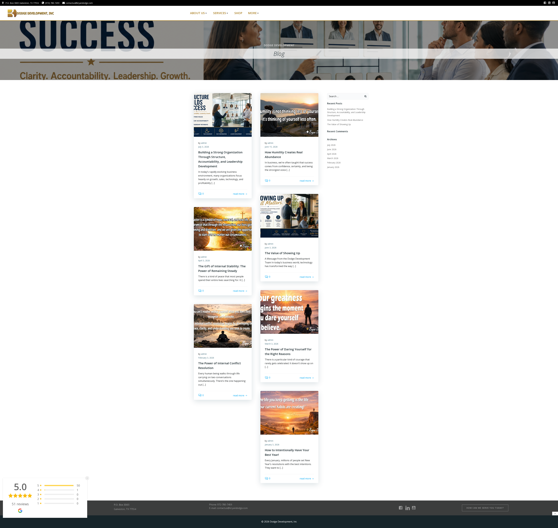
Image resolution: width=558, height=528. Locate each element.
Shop (238, 13)
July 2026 (331, 145)
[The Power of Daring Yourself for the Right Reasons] (289, 311)
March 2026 (332, 158)
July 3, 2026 (203, 146)
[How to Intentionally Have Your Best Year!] (289, 412)
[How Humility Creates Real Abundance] (289, 114)
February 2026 (334, 162)
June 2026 (331, 149)
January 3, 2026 (272, 444)
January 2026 (333, 167)
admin (204, 143)
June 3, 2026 (270, 247)
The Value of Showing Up (339, 124)
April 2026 (331, 153)
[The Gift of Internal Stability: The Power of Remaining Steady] (223, 228)
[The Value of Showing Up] (289, 215)
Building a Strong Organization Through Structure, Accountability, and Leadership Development (346, 112)
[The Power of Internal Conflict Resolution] (223, 325)
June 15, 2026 (271, 146)
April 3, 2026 (204, 260)
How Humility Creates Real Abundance (345, 120)
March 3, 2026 (271, 343)
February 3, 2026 (206, 357)
